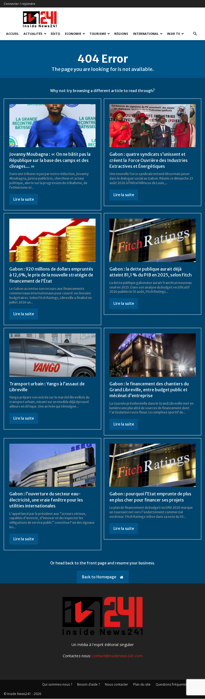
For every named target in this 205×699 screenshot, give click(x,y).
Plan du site (142, 684)
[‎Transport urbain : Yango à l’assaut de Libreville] (52, 355)
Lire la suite (23, 199)
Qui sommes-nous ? (57, 684)
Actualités (32, 34)
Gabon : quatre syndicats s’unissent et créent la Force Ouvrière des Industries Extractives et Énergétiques (148, 160)
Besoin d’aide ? (88, 684)
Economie (73, 34)
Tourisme (97, 34)
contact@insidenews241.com (117, 655)
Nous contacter (116, 684)
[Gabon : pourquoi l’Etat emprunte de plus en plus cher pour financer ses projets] (152, 465)
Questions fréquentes (172, 684)
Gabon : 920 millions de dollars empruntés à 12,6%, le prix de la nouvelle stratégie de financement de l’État (51, 275)
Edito (55, 34)
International (146, 34)
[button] (194, 33)
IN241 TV (173, 34)
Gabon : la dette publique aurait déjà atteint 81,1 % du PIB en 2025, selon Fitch (150, 272)
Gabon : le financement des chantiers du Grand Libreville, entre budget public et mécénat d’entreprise (149, 389)
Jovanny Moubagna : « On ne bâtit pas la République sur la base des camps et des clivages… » (49, 160)
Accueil (12, 34)
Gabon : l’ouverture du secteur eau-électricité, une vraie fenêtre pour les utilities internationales (46, 499)
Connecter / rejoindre (19, 4)
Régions (121, 34)
